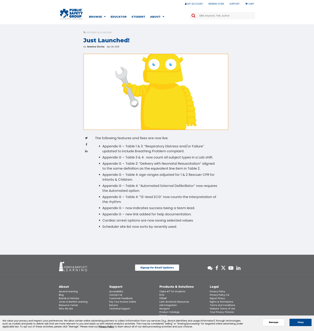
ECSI (161, 295)
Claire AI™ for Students (172, 291)
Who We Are (66, 308)
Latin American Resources (174, 301)
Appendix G (93, 32)
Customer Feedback (121, 298)
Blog (61, 295)
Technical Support (119, 308)
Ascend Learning (68, 291)
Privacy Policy (217, 291)
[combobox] (222, 15)
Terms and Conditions (222, 305)
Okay (300, 322)
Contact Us (115, 295)
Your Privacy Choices (222, 312)
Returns (113, 305)
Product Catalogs (169, 312)
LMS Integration (168, 305)
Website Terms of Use (222, 308)
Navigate (164, 308)
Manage (273, 322)
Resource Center (68, 305)
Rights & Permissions (221, 301)
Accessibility (116, 291)
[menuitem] (98, 17)
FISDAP (163, 298)
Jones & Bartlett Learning (73, 301)
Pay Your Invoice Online (122, 301)
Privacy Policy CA (219, 295)
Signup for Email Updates (157, 267)
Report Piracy (217, 298)
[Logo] (71, 14)
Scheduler (106, 32)
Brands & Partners (69, 298)
